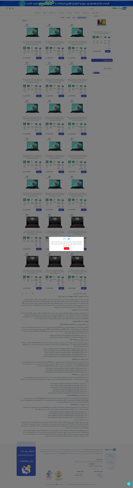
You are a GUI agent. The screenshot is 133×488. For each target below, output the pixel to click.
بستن (66, 248)
